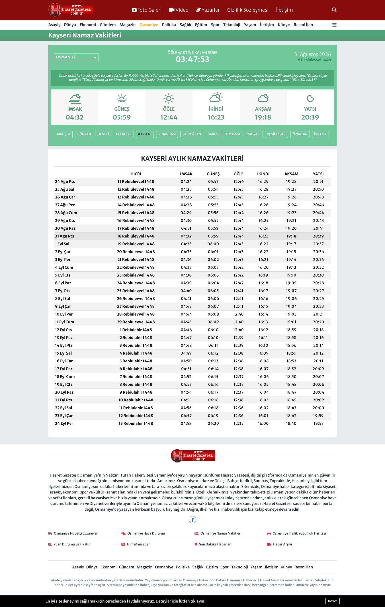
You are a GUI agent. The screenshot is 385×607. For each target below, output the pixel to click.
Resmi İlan (303, 24)
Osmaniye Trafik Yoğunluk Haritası (299, 533)
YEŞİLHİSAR (276, 134)
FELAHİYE (123, 134)
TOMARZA (232, 134)
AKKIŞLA (63, 134)
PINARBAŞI (167, 134)
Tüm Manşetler (138, 544)
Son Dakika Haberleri (215, 544)
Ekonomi (88, 24)
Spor (215, 24)
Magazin (128, 24)
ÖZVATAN (300, 134)
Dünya (70, 24)
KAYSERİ (145, 134)
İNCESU (320, 134)
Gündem (108, 24)
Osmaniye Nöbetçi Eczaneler (76, 533)
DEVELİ (103, 134)
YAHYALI (253, 134)
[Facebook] (192, 519)
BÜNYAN (84, 134)
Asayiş (54, 24)
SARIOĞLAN (191, 134)
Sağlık (185, 24)
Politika (169, 24)
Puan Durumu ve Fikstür (72, 544)
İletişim (284, 10)
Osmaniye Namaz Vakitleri (221, 533)
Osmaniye (148, 24)
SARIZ (212, 134)
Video (182, 10)
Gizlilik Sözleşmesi (247, 10)
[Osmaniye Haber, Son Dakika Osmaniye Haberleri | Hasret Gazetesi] (70, 10)
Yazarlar (211, 10)
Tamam (332, 600)
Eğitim (201, 24)
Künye (284, 24)
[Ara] (334, 10)
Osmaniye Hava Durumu (146, 533)
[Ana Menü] (334, 25)
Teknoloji (231, 24)
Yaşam (250, 24)
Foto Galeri (149, 10)
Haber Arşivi (282, 544)
